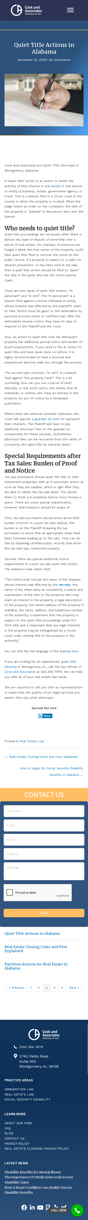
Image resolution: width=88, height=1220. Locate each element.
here (75, 651)
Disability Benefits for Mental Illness (33, 1172)
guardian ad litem (47, 419)
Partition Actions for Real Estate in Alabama (36, 966)
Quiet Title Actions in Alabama (32, 933)
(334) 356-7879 (31, 1047)
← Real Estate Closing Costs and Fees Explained (41, 756)
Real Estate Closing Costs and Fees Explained (36, 948)
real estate (53, 186)
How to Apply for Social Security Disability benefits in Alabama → (51, 769)
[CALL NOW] (77, 1210)
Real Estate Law (32, 741)
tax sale (64, 584)
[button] (24, 1207)
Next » (74, 987)
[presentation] (38, 893)
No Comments (60, 60)
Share (47, 715)
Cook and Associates (20, 671)
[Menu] (70, 10)
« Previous (16, 987)
